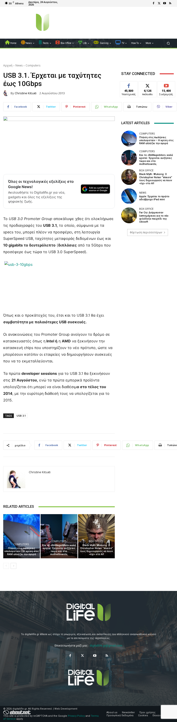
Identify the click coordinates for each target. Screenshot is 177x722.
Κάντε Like (128, 84)
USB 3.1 (21, 415)
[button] (168, 43)
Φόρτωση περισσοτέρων (146, 232)
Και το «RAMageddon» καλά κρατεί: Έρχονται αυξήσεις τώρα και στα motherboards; (59, 550)
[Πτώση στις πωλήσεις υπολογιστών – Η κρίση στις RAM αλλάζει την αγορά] (21, 536)
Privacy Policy (76, 715)
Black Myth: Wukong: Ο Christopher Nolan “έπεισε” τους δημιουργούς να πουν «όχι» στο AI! (96, 550)
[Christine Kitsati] (7, 93)
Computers (33, 65)
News (19, 65)
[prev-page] (6, 566)
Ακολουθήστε (149, 84)
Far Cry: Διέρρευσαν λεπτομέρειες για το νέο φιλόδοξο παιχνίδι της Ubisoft (153, 217)
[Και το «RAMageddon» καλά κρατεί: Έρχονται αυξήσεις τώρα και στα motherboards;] (59, 536)
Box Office (96, 541)
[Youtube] (164, 3)
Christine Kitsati (25, 93)
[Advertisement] (147, 275)
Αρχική (7, 65)
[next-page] (13, 566)
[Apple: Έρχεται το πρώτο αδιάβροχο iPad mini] (129, 196)
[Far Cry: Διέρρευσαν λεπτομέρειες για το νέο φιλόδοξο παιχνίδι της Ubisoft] (129, 215)
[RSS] (170, 3)
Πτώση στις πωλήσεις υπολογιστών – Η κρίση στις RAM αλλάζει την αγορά (21, 551)
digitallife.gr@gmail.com (106, 645)
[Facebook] (153, 3)
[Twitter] (159, 3)
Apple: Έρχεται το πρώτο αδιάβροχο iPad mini (154, 198)
